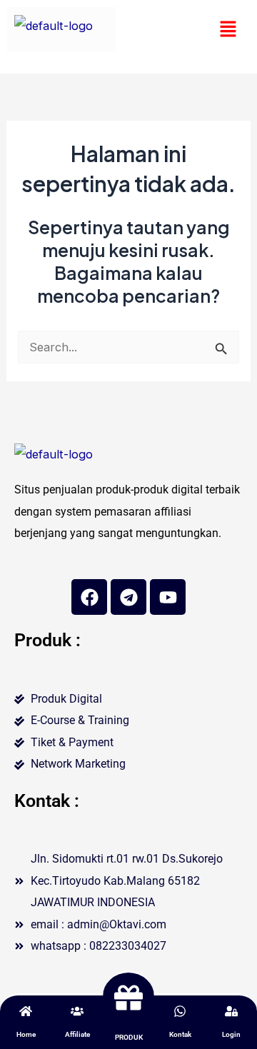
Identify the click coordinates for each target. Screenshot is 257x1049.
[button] (228, 29)
